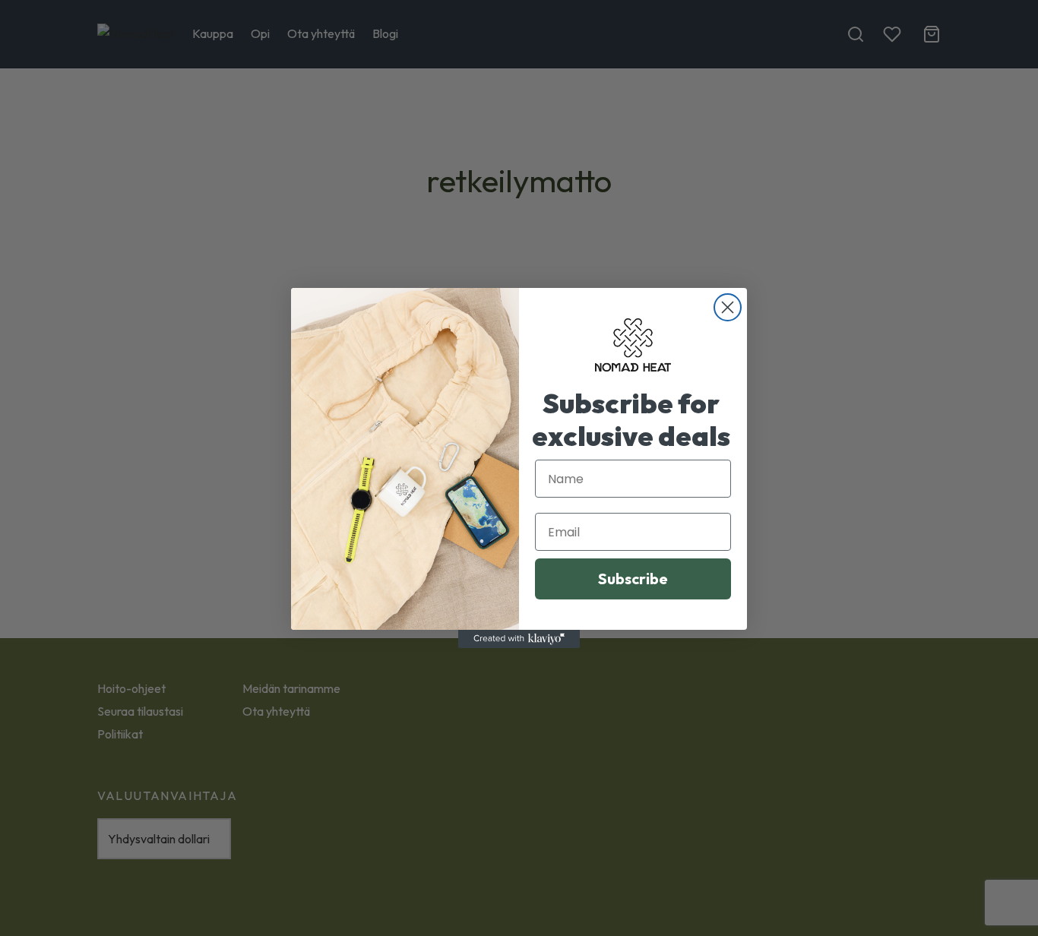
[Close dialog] (727, 307)
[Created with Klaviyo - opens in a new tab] (519, 639)
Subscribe (633, 578)
